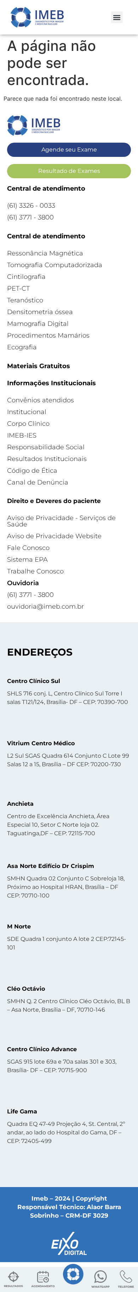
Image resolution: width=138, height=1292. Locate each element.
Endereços (40, 652)
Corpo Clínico (28, 424)
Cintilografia (26, 277)
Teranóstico (25, 300)
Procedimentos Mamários (48, 335)
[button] (117, 17)
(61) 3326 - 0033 (31, 206)
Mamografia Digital (38, 324)
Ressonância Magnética (45, 253)
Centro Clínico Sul (33, 681)
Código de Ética (32, 471)
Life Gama (22, 1111)
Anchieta (20, 803)
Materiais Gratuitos (38, 366)
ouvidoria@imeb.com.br (45, 606)
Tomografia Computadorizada (54, 265)
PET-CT (18, 288)
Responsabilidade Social (46, 447)
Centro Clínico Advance (42, 1049)
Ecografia (22, 347)
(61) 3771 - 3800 (30, 217)
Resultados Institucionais (47, 459)
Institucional (26, 412)
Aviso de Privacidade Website (54, 536)
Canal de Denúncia (37, 482)
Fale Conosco (28, 548)
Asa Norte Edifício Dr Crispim (50, 866)
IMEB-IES (21, 435)
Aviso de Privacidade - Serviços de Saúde (61, 521)
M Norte (19, 926)
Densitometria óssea (40, 312)
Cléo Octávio (26, 988)
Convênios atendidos (40, 400)
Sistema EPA (27, 559)
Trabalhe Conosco (35, 571)
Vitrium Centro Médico (41, 743)
